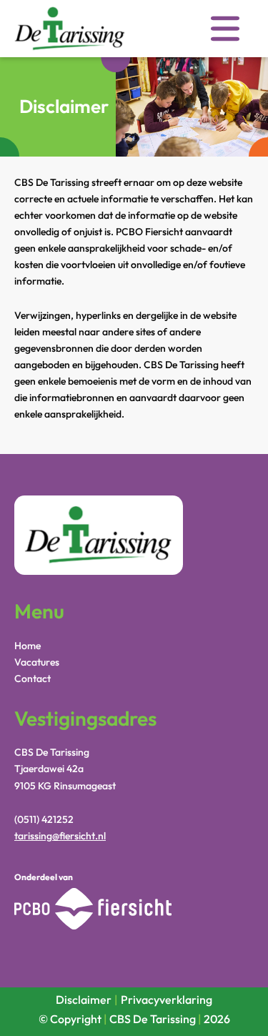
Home (27, 645)
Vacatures (36, 662)
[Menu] (225, 31)
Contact (32, 678)
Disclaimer (83, 999)
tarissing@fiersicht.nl (60, 835)
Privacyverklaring (166, 999)
